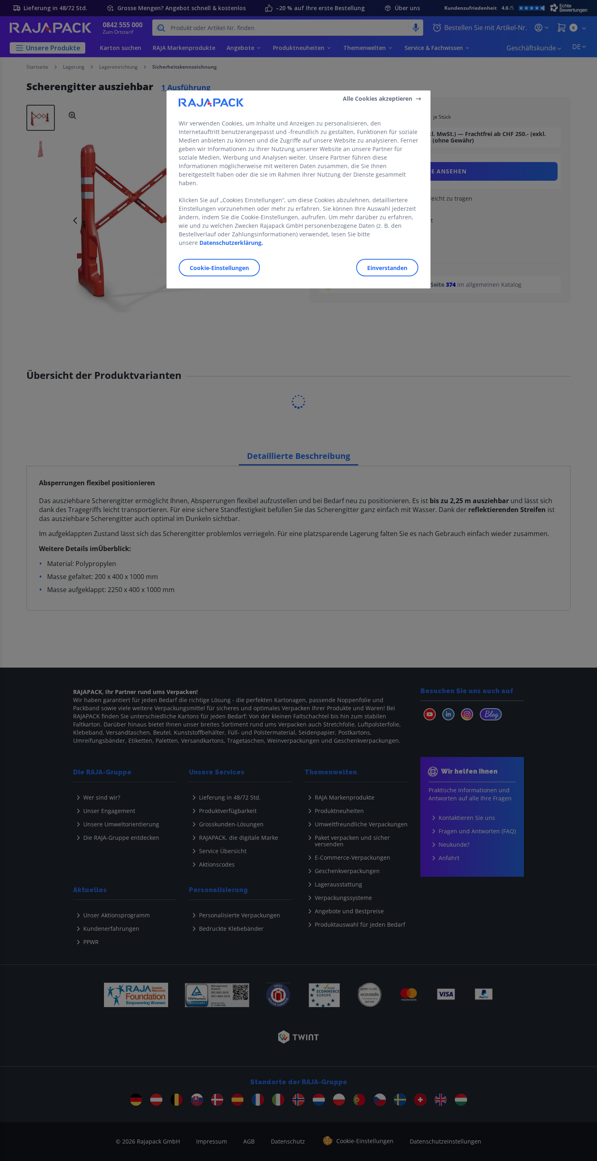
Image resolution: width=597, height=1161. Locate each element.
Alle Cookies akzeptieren (377, 98)
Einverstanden (387, 267)
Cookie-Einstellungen (219, 267)
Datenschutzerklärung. (231, 242)
